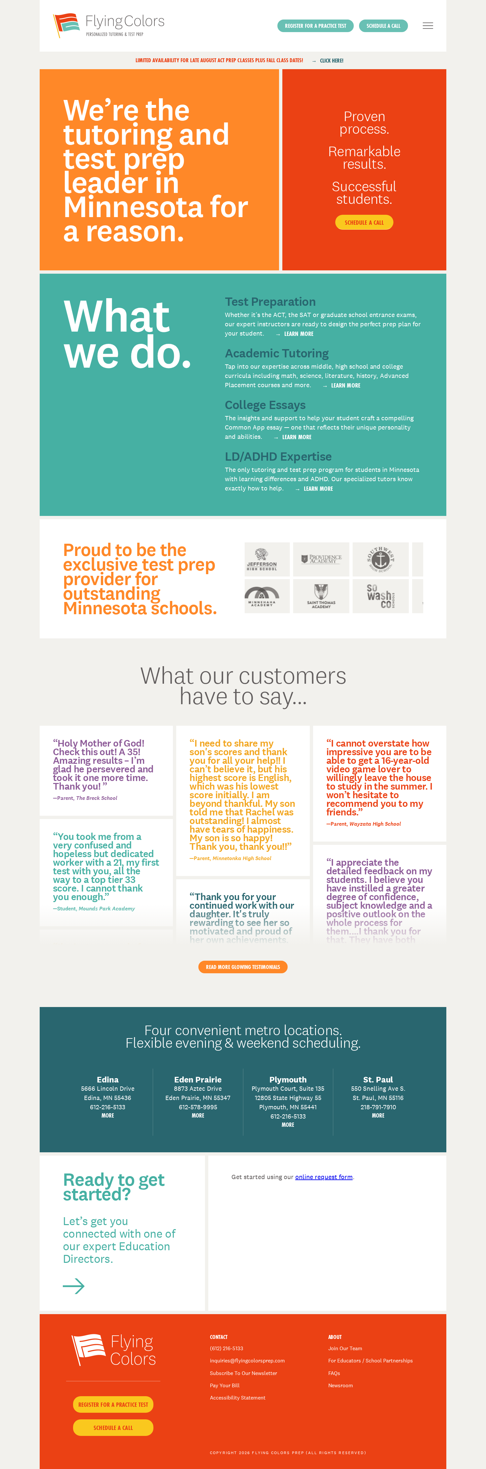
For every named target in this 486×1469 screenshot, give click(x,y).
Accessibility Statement (237, 1397)
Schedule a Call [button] (383, 25)
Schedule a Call (364, 222)
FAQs (334, 1373)
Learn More (298, 334)
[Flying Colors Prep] (133, 25)
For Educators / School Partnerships (370, 1360)
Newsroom (340, 1385)
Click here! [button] (332, 60)
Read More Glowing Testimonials (243, 967)
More (107, 1116)
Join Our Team (345, 1348)
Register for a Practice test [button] (315, 25)
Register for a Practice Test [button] (113, 1404)
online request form (324, 1176)
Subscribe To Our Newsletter (243, 1373)
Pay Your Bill (225, 1385)
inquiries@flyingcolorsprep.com (247, 1360)
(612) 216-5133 (226, 1348)
